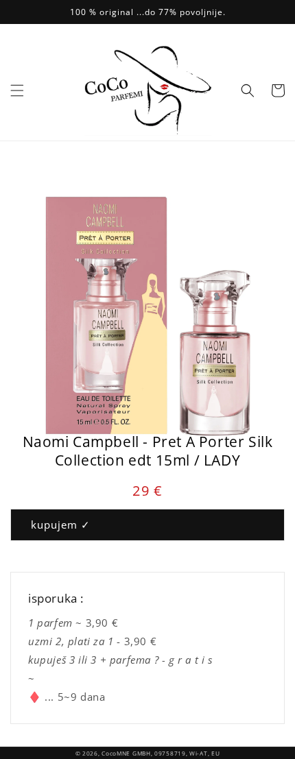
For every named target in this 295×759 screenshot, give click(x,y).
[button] (17, 90)
